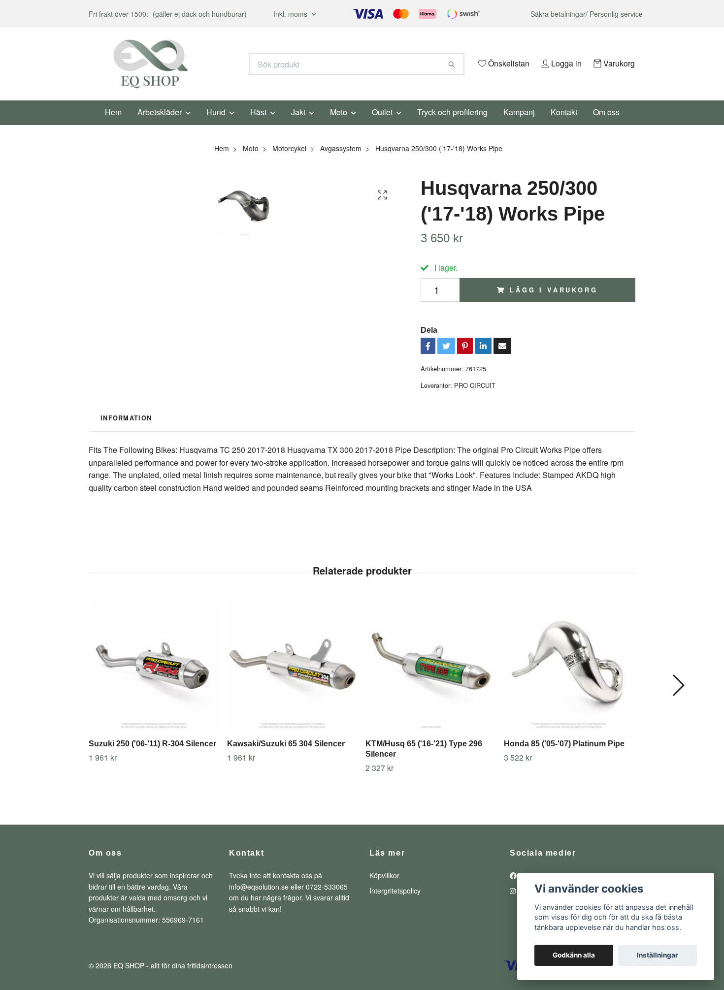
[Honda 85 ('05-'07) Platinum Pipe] (569, 679)
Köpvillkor (384, 889)
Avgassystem (341, 161)
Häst (258, 125)
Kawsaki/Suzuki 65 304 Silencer (286, 757)
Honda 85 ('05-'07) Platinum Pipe (564, 757)
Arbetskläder (159, 125)
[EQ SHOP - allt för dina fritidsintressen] (225, 64)
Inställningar (657, 955)
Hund (216, 125)
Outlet (382, 125)
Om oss (606, 125)
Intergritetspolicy (395, 904)
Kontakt (564, 125)
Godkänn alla (574, 955)
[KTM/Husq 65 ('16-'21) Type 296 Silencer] (430, 679)
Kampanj (519, 125)
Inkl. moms (291, 14)
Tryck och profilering (452, 125)
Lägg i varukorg (554, 303)
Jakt (298, 125)
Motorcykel (289, 161)
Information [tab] (126, 431)
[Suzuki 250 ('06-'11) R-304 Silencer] (154, 679)
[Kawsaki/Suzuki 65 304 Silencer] (292, 679)
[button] (678, 698)
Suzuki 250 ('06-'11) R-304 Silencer (152, 757)
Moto (338, 125)
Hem (113, 125)
